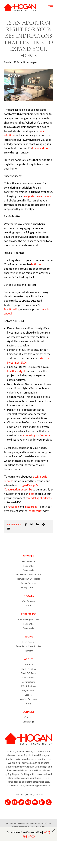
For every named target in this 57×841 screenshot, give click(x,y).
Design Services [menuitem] (28, 583)
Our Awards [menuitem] (28, 677)
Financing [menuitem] (28, 650)
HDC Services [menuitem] (28, 561)
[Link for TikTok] (8, 802)
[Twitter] (31, 524)
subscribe (26, 489)
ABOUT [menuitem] (28, 659)
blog (31, 493)
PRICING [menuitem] (28, 636)
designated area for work (38, 196)
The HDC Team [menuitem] (28, 673)
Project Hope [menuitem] (28, 690)
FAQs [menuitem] (28, 605)
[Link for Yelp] (49, 802)
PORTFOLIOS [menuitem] (28, 614)
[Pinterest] (43, 524)
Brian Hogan (30, 62)
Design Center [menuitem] (28, 587)
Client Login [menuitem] (29, 721)
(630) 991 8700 (37, 826)
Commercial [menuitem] (28, 570)
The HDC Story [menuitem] (28, 669)
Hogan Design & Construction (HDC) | (31, 823)
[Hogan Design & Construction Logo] (20, 7)
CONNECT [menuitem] (28, 711)
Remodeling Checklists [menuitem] (28, 578)
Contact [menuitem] (28, 717)
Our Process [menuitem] (28, 601)
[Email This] (8, 529)
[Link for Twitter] (21, 802)
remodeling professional (35, 435)
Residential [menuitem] (28, 565)
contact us (35, 511)
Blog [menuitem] (28, 703)
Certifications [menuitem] (28, 681)
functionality (11, 309)
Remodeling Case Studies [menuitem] (28, 646)
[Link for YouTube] (35, 802)
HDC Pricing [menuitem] (28, 642)
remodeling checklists (39, 498)
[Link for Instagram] (28, 802)
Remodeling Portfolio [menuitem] (28, 619)
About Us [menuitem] (28, 664)
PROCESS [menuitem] (28, 595)
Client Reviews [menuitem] (28, 686)
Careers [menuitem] (28, 694)
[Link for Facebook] (15, 802)
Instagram (30, 506)
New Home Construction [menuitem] (28, 574)
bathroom (37, 264)
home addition (40, 148)
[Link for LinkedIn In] (42, 802)
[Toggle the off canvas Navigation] (51, 7)
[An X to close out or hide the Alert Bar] (53, 831)
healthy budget (16, 371)
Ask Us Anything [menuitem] (28, 699)
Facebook (13, 506)
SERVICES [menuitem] (28, 556)
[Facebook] (26, 524)
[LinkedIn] (37, 524)
